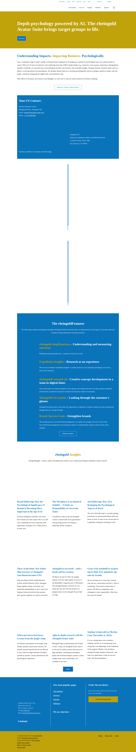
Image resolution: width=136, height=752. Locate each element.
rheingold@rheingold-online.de (31, 713)
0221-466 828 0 (25, 710)
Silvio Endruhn (36, 740)
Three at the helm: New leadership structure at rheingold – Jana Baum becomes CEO (32, 571)
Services (81, 7)
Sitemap (100, 735)
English (109, 1)
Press (84, 1)
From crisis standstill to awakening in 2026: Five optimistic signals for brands (102, 571)
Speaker (106, 7)
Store (89, 1)
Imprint (117, 735)
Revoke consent (21, 747)
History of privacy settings (24, 745)
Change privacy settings (23, 742)
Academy (79, 1)
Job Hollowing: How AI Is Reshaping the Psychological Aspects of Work (100, 505)
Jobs (73, 1)
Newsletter (62, 1)
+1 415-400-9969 (30, 115)
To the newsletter (103, 699)
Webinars (98, 7)
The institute (72, 7)
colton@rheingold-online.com (34, 113)
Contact (69, 1)
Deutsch (100, 1)
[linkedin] (118, 1)
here (49, 152)
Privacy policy (109, 735)
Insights (89, 7)
